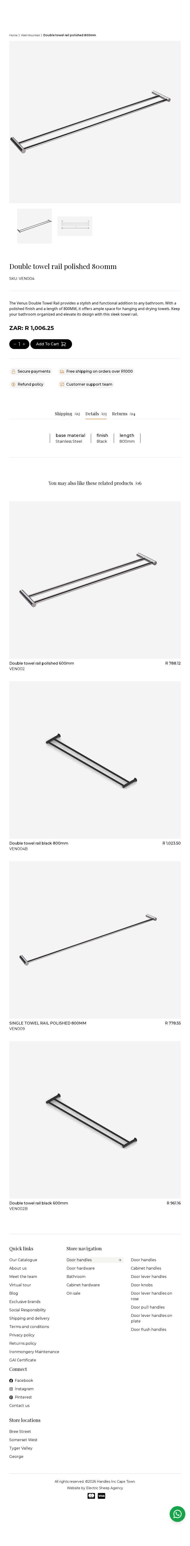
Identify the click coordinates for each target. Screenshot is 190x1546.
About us (17, 1268)
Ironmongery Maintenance (34, 1352)
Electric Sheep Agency (104, 1488)
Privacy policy (22, 1335)
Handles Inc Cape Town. (116, 1481)
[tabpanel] (95, 122)
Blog (13, 1293)
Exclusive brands (24, 1302)
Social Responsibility (27, 1310)
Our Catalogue (23, 1260)
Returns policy (22, 1343)
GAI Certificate (22, 1360)
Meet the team (23, 1276)
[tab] (34, 226)
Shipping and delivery (29, 1318)
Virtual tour (20, 1285)
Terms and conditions (29, 1327)
